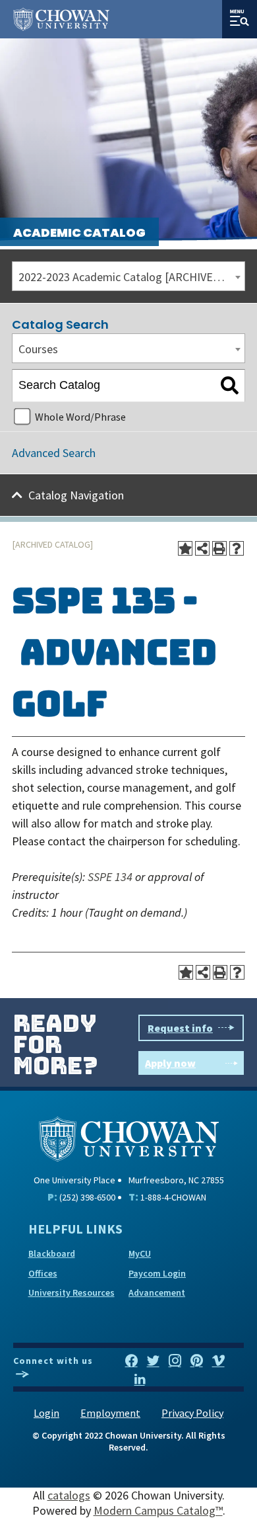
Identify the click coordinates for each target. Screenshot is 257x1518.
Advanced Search (54, 452)
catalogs (68, 1495)
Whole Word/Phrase (80, 416)
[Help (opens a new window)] (236, 548)
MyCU (139, 1253)
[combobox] (128, 276)
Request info (180, 1027)
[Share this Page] (202, 548)
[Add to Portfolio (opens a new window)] (185, 548)
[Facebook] (131, 1361)
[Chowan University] (129, 1137)
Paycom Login (157, 1273)
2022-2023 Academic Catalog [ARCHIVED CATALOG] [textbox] (131, 276)
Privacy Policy (192, 1412)
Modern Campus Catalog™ (158, 1510)
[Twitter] (153, 1361)
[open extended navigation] (239, 19)
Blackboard (51, 1253)
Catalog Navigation (76, 495)
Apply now (170, 1063)
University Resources (71, 1292)
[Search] (229, 385)
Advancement (156, 1292)
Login (46, 1412)
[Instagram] (175, 1361)
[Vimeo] (218, 1361)
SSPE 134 (110, 876)
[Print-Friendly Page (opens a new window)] (219, 548)
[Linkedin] (139, 1380)
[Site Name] (61, 19)
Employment (110, 1412)
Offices (42, 1273)
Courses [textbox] (38, 349)
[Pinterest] (196, 1361)
